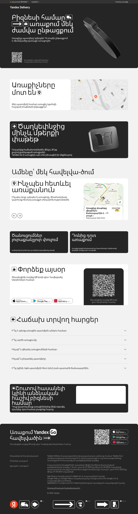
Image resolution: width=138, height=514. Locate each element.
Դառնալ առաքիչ (121, 2)
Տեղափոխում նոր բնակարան (24, 456)
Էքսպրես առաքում (19, 466)
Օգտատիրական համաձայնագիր (63, 488)
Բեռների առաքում (19, 461)
